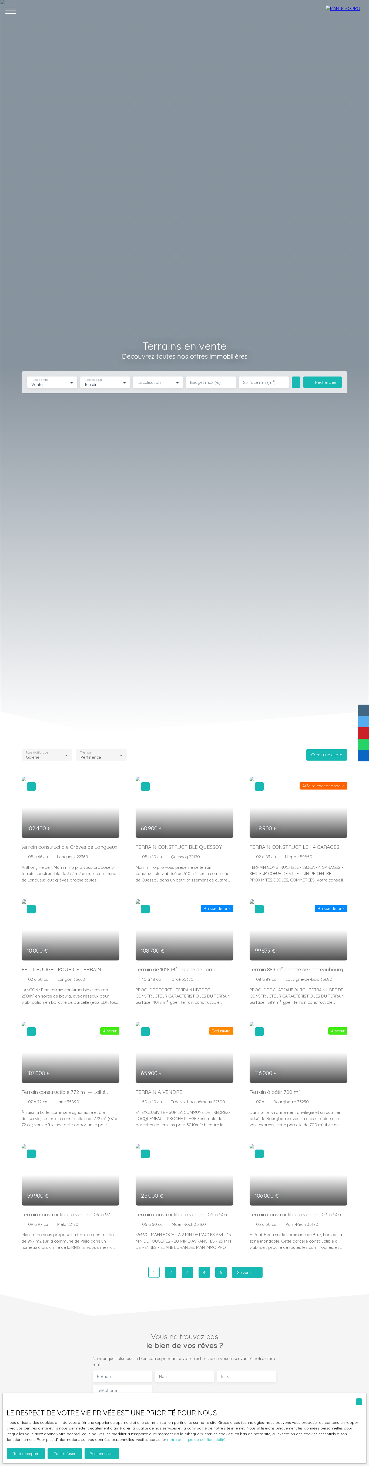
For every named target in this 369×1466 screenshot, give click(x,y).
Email (226, 1376)
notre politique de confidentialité (196, 1439)
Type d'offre (39, 380)
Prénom (104, 1376)
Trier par (86, 752)
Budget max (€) (205, 382)
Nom (163, 1376)
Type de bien (92, 380)
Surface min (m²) (259, 382)
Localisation (149, 382)
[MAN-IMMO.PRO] (344, 11)
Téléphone (107, 1390)
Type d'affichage (37, 752)
